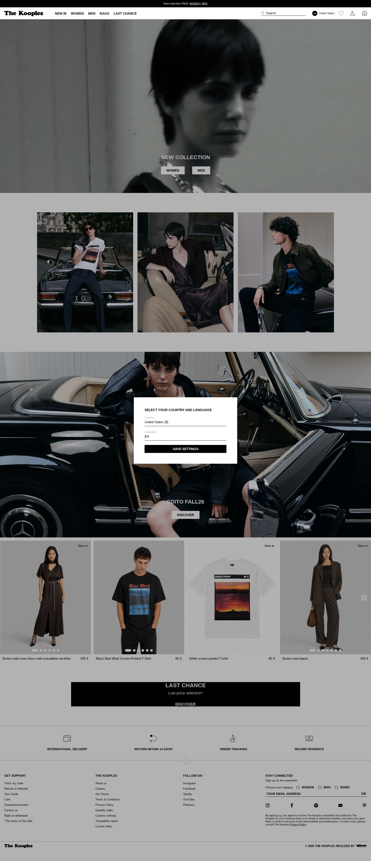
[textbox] (185, 422)
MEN (204, 3)
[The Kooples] (24, 13)
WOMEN (195, 3)
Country (156, 420)
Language (151, 434)
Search (271, 13)
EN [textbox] (147, 436)
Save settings (185, 449)
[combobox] (185, 422)
